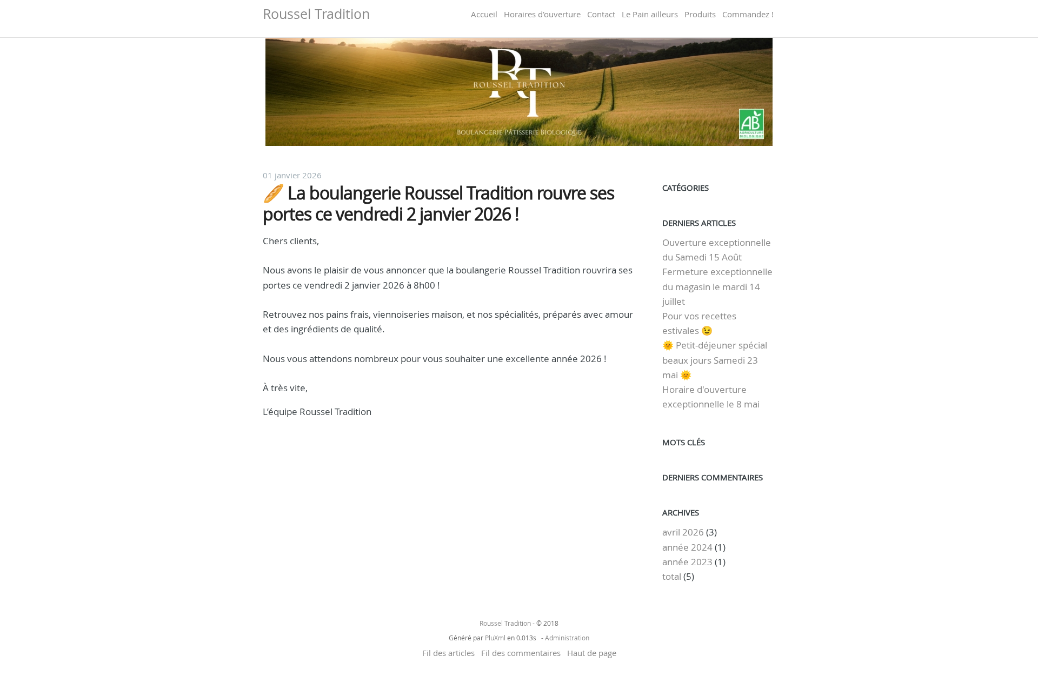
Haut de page (591, 653)
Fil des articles (448, 653)
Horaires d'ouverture (542, 14)
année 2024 (687, 547)
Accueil (484, 14)
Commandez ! (748, 14)
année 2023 (687, 562)
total (672, 576)
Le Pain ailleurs (650, 14)
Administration (567, 637)
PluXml (495, 637)
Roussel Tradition (316, 14)
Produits (700, 14)
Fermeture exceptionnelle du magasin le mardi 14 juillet (717, 286)
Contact (601, 14)
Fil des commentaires (521, 653)
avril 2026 (683, 532)
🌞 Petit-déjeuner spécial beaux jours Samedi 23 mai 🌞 (714, 359)
